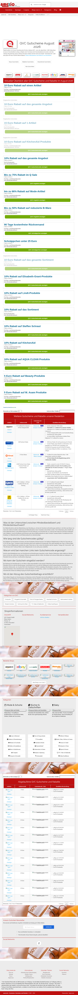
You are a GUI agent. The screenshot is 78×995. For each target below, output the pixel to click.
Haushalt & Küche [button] (52, 599)
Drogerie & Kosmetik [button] (20, 599)
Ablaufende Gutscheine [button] (44, 62)
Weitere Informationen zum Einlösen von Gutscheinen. (38, 55)
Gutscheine (8, 10)
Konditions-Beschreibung (59, 422)
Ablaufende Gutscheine (46, 976)
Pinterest (64, 974)
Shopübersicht (46, 972)
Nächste (72, 511)
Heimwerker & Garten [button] (66, 599)
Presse (10, 976)
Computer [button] (8, 599)
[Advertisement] (39, 28)
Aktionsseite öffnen (36, 455)
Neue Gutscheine (46, 974)
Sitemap (11, 974)
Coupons (26, 10)
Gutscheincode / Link (38, 421)
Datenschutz (65, 993)
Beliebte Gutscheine (46, 977)
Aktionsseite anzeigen (36, 426)
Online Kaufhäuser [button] (53, 604)
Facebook (64, 972)
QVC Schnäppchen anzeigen (37, 233)
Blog (55, 10)
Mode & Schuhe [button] (9, 604)
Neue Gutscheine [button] (14, 62)
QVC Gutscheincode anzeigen (37, 94)
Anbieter (9, 422)
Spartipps (18, 10)
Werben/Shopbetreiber (28, 977)
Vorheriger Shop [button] (33, 515)
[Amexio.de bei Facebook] (60, 9)
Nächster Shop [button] (45, 515)
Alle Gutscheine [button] (29, 66)
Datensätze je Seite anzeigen (10, 411)
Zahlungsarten (28, 976)
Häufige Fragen (28, 974)
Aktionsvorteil (23, 422)
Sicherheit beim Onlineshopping (28, 972)
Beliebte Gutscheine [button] (28, 62)
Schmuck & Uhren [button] (23, 604)
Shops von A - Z (37, 10)
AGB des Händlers (44, 617)
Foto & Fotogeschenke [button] (36, 599)
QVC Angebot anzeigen (37, 183)
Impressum (11, 977)
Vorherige (61, 511)
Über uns (11, 972)
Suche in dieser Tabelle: (53, 411)
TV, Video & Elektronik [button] (37, 604)
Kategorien (47, 10)
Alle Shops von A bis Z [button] (39, 682)
